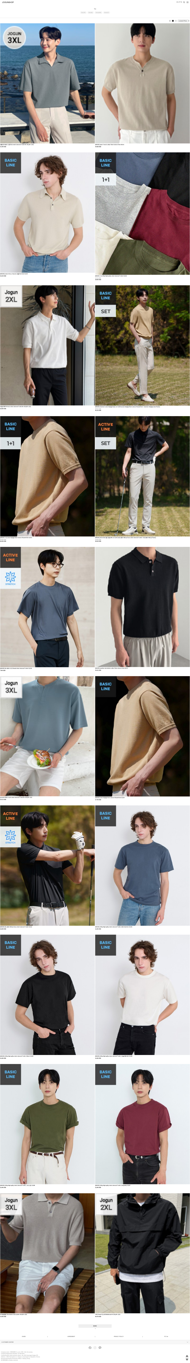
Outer (106, 12)
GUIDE (35, 1336)
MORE (95, 1326)
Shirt (91, 12)
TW (181, 2)
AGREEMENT (81, 1336)
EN (177, 2)
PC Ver (166, 1336)
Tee (83, 12)
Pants (98, 12)
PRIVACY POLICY (128, 1336)
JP (179, 2)
